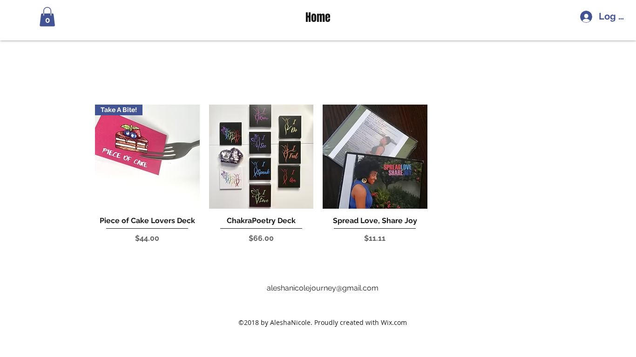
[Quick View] (261, 157)
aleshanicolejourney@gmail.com (323, 288)
